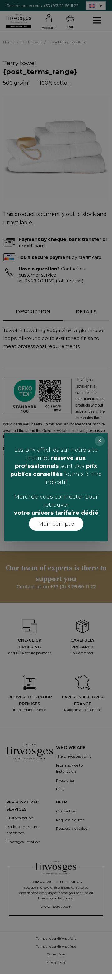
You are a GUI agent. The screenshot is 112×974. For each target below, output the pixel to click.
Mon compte (56, 523)
